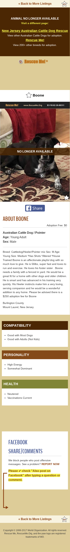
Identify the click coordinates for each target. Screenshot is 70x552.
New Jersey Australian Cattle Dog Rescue (35, 31)
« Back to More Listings (35, 3)
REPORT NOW (50, 464)
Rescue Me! (35, 40)
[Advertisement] (35, 76)
